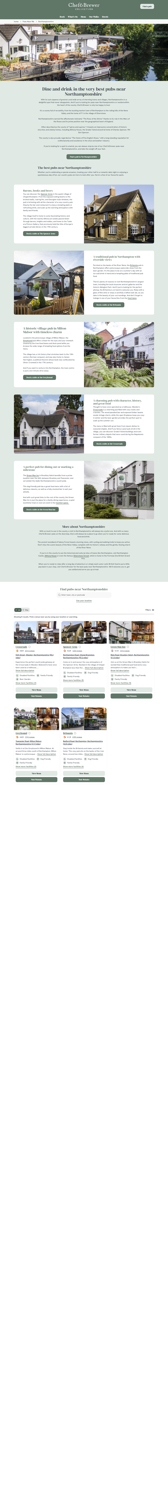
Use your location (84, 600)
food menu (132, 298)
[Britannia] (84, 719)
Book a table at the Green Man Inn (41, 509)
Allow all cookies (149, 6)
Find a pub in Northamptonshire (83, 156)
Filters (148, 610)
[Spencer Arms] (84, 632)
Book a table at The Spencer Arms (41, 233)
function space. (62, 503)
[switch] (65, 24)
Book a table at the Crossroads (110, 443)
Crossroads (98, 409)
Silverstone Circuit (81, 556)
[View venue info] (29, 648)
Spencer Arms (47, 194)
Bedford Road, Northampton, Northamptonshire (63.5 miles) (83, 742)
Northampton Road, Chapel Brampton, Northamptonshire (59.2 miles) (79, 656)
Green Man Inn (33, 475)
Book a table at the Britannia (109, 305)
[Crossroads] (36, 632)
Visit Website (36, 696)
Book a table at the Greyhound (40, 377)
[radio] (17, 610)
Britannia (134, 265)
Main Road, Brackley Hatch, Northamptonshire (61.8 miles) (130, 656)
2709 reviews (77, 737)
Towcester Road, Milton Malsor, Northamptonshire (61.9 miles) (29, 742)
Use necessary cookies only (149, 13)
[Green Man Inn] (131, 632)
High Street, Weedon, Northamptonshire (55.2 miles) (34, 656)
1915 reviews (30, 737)
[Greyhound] (36, 719)
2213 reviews (30, 651)
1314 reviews (125, 651)
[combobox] (84, 595)
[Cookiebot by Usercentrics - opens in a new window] (15, 24)
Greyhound (27, 340)
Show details (119, 24)
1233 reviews (77, 651)
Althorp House (51, 556)
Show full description (25, 670)
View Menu (36, 690)
